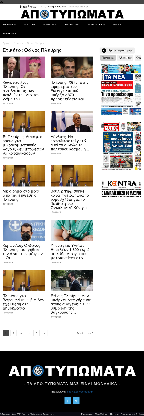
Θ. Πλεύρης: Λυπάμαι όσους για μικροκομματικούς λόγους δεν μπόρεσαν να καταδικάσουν (23, 145)
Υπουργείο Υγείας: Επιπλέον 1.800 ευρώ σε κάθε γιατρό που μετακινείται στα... (70, 251)
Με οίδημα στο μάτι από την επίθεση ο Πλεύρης (21, 195)
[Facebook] (67, 400)
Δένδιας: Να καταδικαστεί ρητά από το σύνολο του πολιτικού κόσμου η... (70, 143)
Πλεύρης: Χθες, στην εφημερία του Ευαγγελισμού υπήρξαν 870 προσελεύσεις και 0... (71, 90)
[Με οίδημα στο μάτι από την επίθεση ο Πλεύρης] (24, 175)
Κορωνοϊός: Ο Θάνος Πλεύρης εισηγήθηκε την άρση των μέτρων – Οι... (23, 251)
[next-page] (44, 333)
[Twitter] (76, 400)
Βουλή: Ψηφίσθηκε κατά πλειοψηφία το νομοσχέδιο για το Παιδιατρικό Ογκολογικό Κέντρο (70, 199)
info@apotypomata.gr (80, 391)
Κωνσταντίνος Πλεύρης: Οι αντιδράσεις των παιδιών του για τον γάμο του (21, 90)
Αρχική (6, 43)
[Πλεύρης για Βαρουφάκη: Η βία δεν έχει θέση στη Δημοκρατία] (24, 280)
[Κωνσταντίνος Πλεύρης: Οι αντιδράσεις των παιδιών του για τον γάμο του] (24, 67)
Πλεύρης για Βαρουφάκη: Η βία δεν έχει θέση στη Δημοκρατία (23, 302)
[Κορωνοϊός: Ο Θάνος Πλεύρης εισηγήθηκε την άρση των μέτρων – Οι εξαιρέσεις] (24, 230)
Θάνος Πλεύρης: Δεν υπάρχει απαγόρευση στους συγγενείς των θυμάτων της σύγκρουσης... (71, 304)
